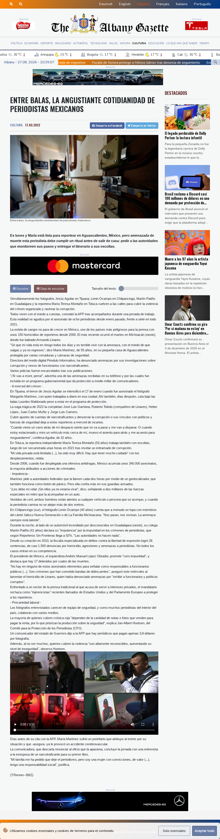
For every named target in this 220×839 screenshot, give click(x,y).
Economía (31, 43)
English (125, 4)
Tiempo (204, 43)
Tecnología (98, 43)
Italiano (182, 4)
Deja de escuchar (52, 288)
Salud (113, 43)
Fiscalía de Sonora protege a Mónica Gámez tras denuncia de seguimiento (92, 63)
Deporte (47, 43)
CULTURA (16, 125)
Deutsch (106, 4)
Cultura (139, 43)
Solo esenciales (174, 831)
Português (202, 4)
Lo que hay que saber (181, 43)
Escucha (22, 288)
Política (17, 43)
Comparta (108, 125)
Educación (156, 43)
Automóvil (80, 43)
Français (163, 4)
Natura (125, 43)
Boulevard (63, 43)
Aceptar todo (204, 831)
